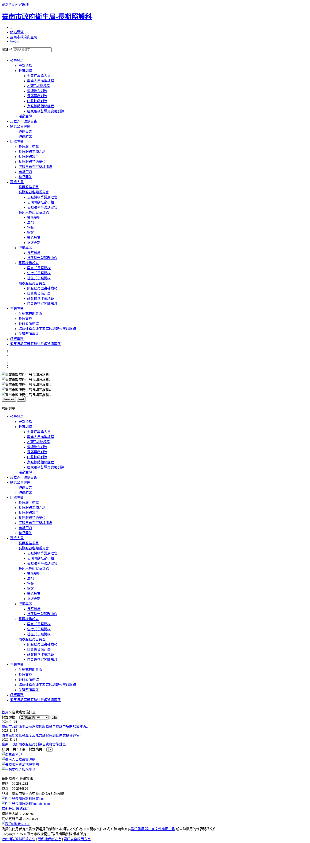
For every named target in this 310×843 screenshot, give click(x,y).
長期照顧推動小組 (40, 202)
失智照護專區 (29, 334)
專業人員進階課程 (40, 81)
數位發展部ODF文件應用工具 (153, 829)
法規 (30, 222)
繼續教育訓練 (37, 91)
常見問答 (25, 177)
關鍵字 (7, 49)
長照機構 (33, 253)
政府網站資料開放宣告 (18, 839)
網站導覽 (17, 32)
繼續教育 (33, 237)
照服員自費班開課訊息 (35, 167)
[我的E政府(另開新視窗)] (16, 824)
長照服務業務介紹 (32, 151)
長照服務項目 (29, 157)
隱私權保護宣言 (49, 839)
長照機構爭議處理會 (42, 197)
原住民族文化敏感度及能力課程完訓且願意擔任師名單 (42, 735)
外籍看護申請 (29, 323)
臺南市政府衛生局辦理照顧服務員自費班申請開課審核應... (45, 726)
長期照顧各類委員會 (34, 192)
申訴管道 (25, 172)
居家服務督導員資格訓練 (45, 111)
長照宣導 (25, 318)
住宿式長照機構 (39, 273)
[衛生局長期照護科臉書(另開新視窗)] (23, 798)
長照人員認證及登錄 (34, 212)
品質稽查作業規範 (40, 298)
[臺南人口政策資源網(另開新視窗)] (18, 759)
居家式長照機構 (39, 268)
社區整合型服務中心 (42, 258)
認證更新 (33, 243)
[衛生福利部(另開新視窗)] (12, 754)
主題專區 (17, 308)
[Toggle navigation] (3, 52)
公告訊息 (17, 60)
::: (11, 27)
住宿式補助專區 (30, 313)
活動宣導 (25, 116)
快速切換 (8, 717)
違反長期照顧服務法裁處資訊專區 (35, 344)
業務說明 (33, 217)
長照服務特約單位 (32, 162)
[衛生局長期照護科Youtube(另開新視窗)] (26, 803)
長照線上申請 (29, 146)
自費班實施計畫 (39, 293)
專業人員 (17, 182)
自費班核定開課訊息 (42, 303)
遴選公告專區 (20, 126)
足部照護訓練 (37, 96)
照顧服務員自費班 (32, 283)
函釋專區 (17, 339)
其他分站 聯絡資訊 (16, 809)
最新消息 (25, 65)
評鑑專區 (25, 248)
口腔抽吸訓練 (37, 101)
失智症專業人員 (39, 76)
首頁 (5, 712)
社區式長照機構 (39, 278)
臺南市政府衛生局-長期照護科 (47, 16)
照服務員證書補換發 (42, 288)
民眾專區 (17, 141)
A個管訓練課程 (38, 86)
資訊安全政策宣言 (77, 839)
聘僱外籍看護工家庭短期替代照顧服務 (47, 329)
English (15, 41)
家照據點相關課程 (40, 106)
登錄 (30, 227)
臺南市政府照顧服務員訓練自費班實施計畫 (34, 744)
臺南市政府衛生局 (23, 37)
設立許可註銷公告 (23, 121)
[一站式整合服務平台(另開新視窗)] (18, 769)
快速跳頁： (37, 749)
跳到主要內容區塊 (15, 4)
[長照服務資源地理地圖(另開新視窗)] (20, 764)
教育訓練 (25, 71)
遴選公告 (25, 131)
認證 (30, 232)
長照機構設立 (29, 263)
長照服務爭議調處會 (42, 207)
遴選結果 (25, 136)
